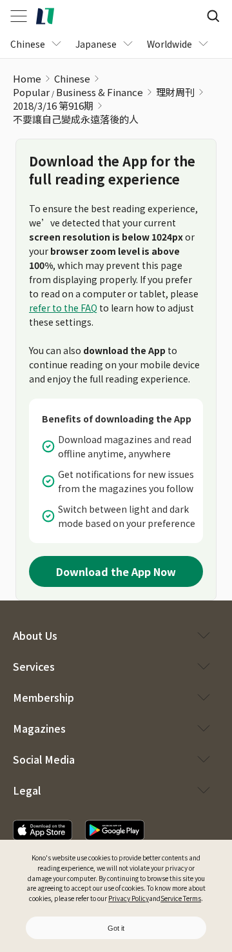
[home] (45, 16)
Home (27, 78)
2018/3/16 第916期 (53, 105)
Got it (116, 928)
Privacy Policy (128, 898)
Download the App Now (116, 571)
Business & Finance (99, 92)
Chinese (72, 78)
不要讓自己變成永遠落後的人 (76, 119)
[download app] (42, 830)
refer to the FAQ (63, 307)
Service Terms (180, 898)
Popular (31, 92)
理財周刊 (175, 92)
